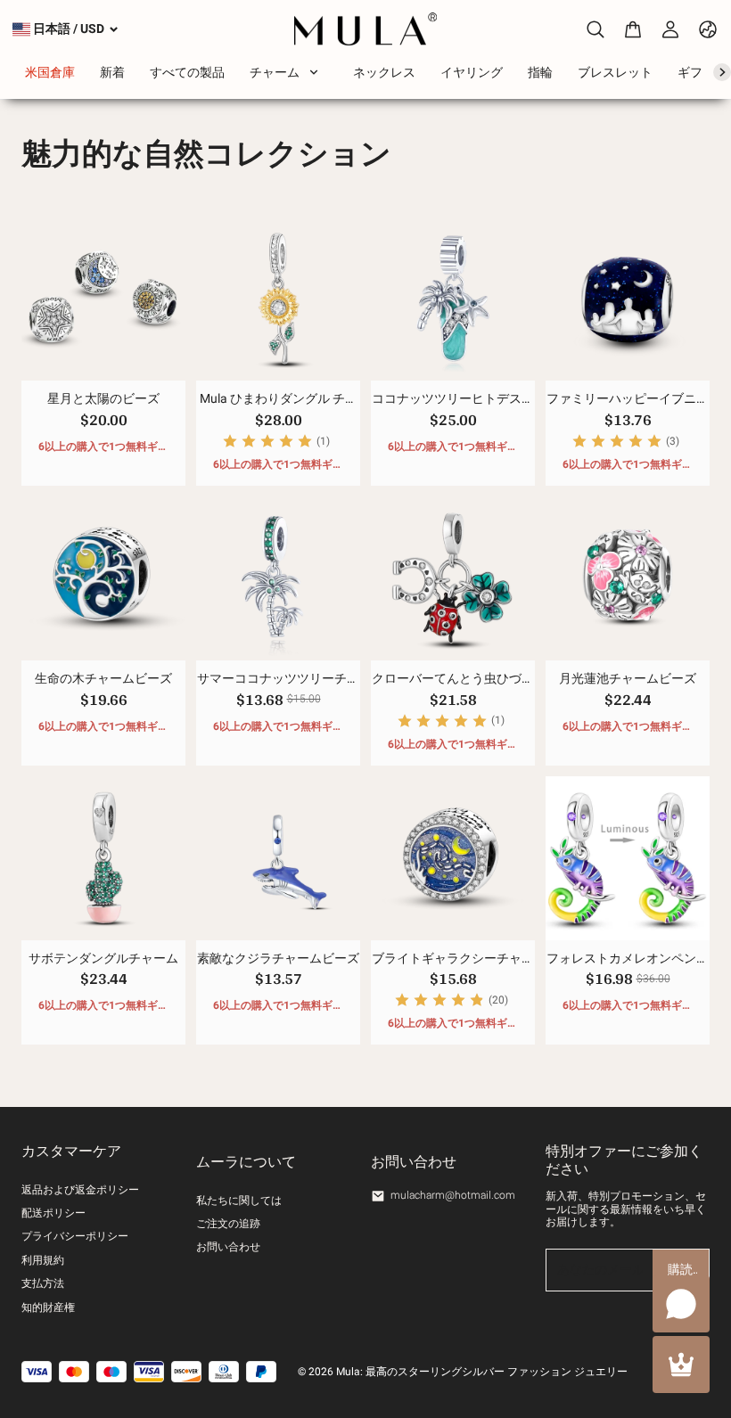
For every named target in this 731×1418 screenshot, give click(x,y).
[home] (366, 28)
